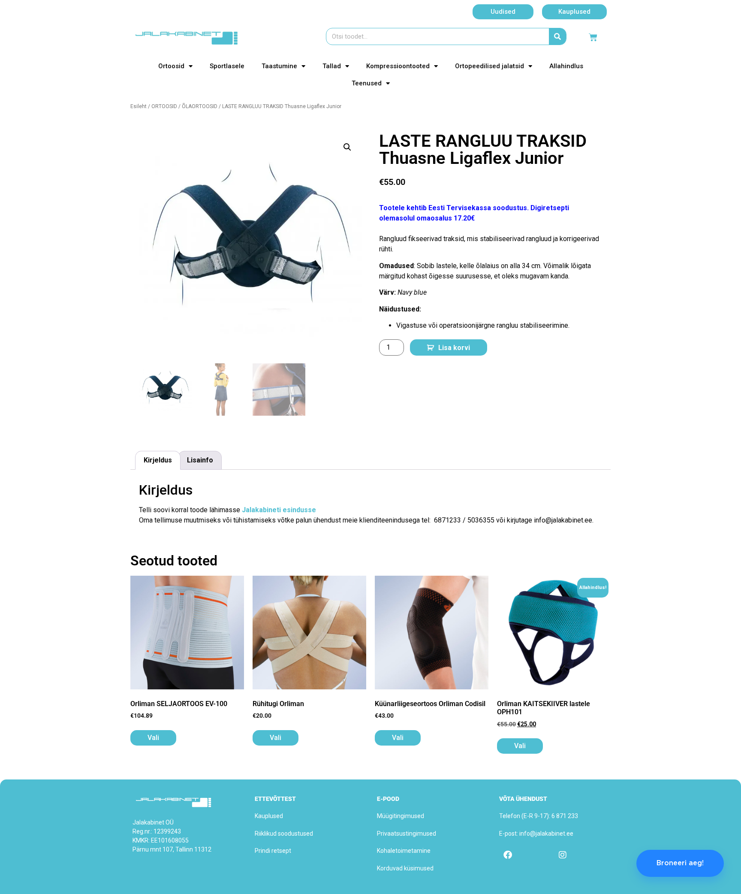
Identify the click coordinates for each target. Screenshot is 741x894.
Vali (153, 738)
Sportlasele (227, 66)
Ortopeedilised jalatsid (489, 66)
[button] (347, 147)
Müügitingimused (400, 815)
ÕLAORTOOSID (199, 106)
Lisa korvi (454, 348)
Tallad (331, 66)
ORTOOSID (164, 106)
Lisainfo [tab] (200, 460)
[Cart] (593, 37)
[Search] (557, 36)
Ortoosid (171, 66)
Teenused (367, 83)
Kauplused (269, 815)
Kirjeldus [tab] (158, 460)
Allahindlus (566, 66)
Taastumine (279, 66)
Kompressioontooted (398, 66)
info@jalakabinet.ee (546, 833)
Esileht (138, 106)
